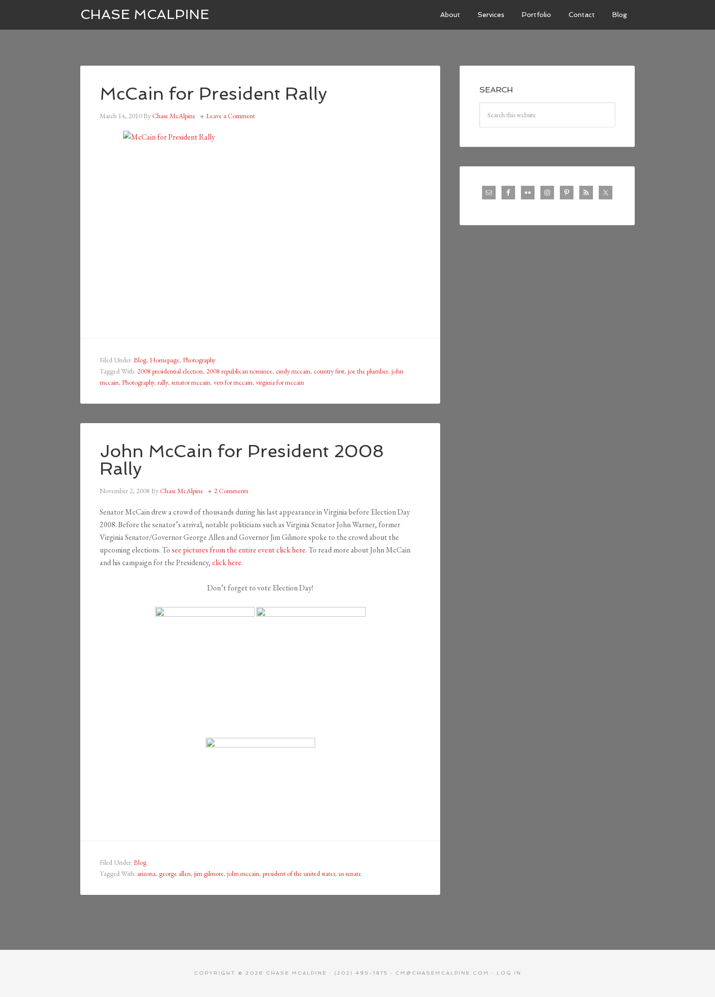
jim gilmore (209, 873)
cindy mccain (293, 371)
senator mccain (190, 382)
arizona (146, 873)
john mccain (243, 873)
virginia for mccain (280, 382)
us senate (350, 873)
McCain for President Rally (213, 93)
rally (163, 382)
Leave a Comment (230, 115)
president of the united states (299, 873)
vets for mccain (233, 382)
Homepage (164, 360)
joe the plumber (368, 371)
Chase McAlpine (144, 14)
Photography (199, 360)
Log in (509, 973)
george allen (175, 873)
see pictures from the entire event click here (238, 550)
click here (226, 562)
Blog (140, 360)
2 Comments (231, 490)
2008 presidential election (170, 371)
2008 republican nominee (239, 371)
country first (329, 371)
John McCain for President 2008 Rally (242, 460)
